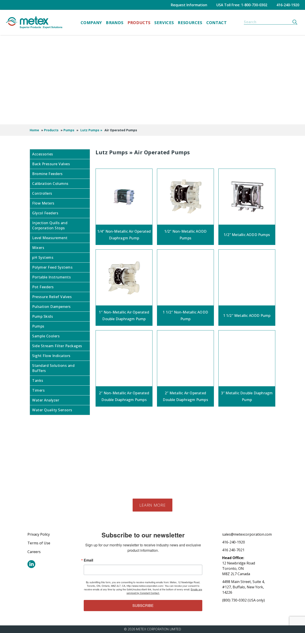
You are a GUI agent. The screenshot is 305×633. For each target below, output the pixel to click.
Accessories (42, 154)
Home (34, 130)
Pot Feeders (43, 286)
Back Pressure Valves (51, 163)
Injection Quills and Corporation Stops (49, 225)
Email (88, 560)
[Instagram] (31, 564)
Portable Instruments (51, 277)
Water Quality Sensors (52, 409)
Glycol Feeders (45, 213)
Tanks (37, 380)
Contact (216, 22)
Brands (114, 22)
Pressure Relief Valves (52, 296)
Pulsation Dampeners (51, 306)
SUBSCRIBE (143, 605)
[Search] (294, 21)
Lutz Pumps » (91, 130)
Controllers (42, 193)
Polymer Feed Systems (52, 267)
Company (91, 22)
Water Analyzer (45, 400)
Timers (38, 390)
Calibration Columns (50, 183)
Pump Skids (42, 316)
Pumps (68, 130)
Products (138, 22)
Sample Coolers (46, 336)
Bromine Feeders (47, 173)
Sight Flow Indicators (51, 355)
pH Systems (42, 257)
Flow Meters (43, 203)
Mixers (38, 247)
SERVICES (164, 22)
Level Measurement (50, 237)
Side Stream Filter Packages (57, 345)
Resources (190, 22)
